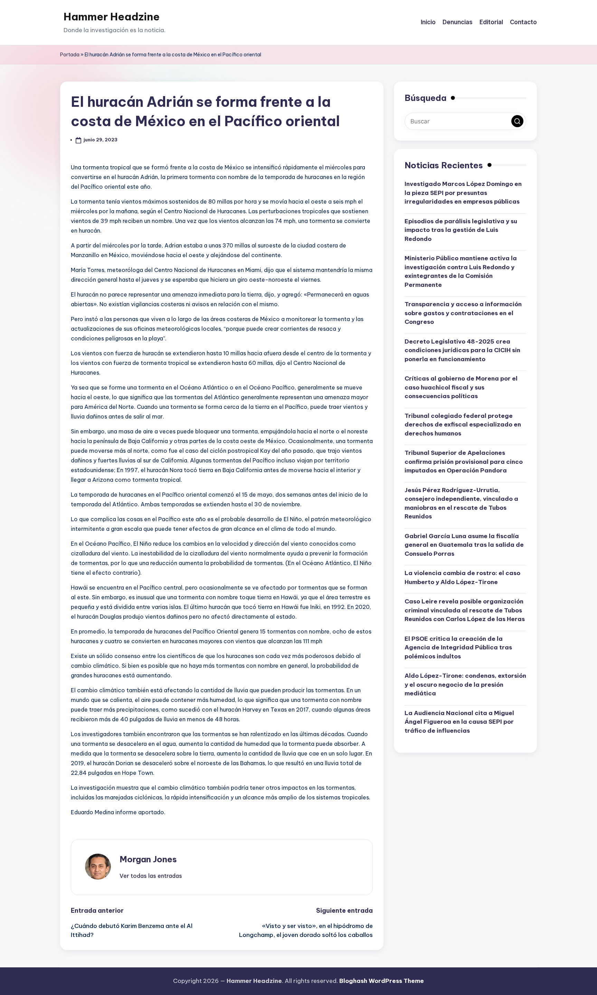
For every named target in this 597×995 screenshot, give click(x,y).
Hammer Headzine (112, 16)
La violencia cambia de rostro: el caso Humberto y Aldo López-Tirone (462, 577)
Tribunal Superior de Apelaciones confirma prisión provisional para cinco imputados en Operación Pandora (464, 461)
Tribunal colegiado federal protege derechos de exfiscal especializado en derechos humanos (463, 424)
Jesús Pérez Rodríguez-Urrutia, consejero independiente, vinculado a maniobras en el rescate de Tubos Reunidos (461, 503)
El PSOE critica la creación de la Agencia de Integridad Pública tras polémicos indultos (458, 647)
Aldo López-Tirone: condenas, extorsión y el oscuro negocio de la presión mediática (465, 684)
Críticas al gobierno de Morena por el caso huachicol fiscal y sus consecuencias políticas (461, 387)
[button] (151, 875)
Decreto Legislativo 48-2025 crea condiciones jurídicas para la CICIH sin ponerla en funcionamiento (462, 350)
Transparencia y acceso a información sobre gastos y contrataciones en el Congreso (463, 313)
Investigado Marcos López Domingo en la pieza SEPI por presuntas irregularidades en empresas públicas (463, 192)
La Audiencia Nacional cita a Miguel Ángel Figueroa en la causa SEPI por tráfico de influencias (459, 721)
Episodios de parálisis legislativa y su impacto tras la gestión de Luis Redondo (461, 230)
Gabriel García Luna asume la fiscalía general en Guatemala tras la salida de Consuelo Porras (464, 544)
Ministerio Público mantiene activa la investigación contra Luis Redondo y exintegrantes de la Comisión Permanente (461, 271)
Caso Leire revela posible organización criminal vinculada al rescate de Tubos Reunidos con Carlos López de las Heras (465, 610)
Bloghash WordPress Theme (381, 981)
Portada (69, 54)
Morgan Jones (148, 859)
